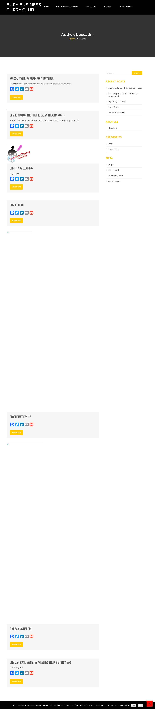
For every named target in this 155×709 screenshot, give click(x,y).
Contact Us (91, 6)
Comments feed (115, 175)
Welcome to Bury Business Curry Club (32, 79)
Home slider (113, 149)
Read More (16, 97)
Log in (111, 165)
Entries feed (113, 170)
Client (110, 144)
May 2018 (112, 128)
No (140, 705)
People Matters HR (20, 417)
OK (134, 705)
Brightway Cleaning (21, 168)
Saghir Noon (17, 205)
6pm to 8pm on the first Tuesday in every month (37, 115)
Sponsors (108, 6)
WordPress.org (114, 181)
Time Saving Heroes (20, 629)
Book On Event (126, 6)
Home (46, 6)
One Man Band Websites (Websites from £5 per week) (40, 662)
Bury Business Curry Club (23, 7)
